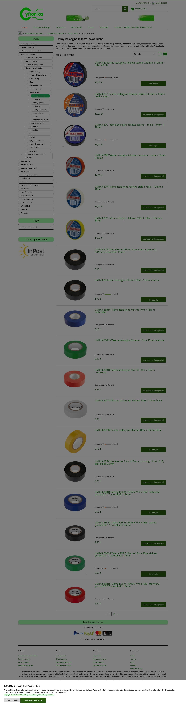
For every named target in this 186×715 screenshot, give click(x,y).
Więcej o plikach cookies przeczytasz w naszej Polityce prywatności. (29, 694)
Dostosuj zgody (12, 700)
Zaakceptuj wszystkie (33, 700)
